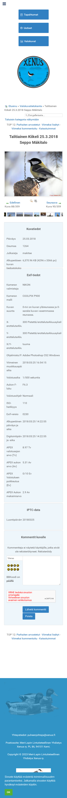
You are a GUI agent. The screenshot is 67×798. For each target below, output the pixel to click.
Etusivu (13, 106)
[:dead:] (18, 569)
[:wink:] (18, 565)
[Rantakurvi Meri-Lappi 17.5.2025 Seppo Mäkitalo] (11, 214)
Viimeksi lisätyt (50, 124)
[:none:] (8, 569)
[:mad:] (11, 569)
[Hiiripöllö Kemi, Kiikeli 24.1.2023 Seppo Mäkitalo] (57, 214)
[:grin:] (14, 565)
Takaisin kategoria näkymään (22, 119)
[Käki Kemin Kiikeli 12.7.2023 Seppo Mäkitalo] (37, 214)
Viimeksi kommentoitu (24, 128)
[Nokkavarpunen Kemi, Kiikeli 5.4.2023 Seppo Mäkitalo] (50, 214)
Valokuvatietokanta (31, 106)
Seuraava (52, 202)
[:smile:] (8, 565)
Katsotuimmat (47, 128)
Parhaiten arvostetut (28, 124)
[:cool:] (11, 565)
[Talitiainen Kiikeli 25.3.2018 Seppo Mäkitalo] (34, 195)
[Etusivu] (33, 71)
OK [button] (8, 792)
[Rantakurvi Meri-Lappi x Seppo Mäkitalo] (19, 214)
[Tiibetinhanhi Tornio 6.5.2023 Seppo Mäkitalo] (43, 214)
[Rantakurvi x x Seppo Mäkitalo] (28, 214)
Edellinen (15, 202)
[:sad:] (14, 569)
